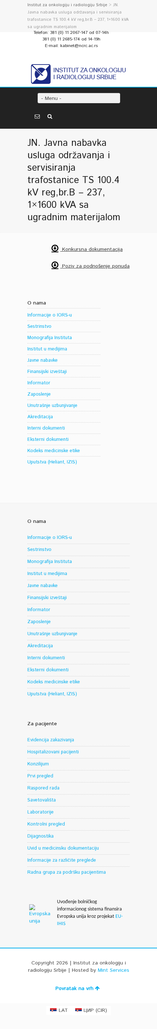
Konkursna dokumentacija (91, 249)
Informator (38, 383)
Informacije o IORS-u (49, 315)
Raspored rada (43, 788)
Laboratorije (40, 812)
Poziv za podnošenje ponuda (95, 266)
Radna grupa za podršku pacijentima (66, 872)
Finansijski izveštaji (47, 371)
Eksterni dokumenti (48, 439)
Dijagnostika (40, 836)
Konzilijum (38, 764)
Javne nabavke (42, 360)
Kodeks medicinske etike (53, 450)
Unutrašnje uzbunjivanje (52, 405)
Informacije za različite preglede (61, 860)
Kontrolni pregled (46, 824)
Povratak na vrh (74, 988)
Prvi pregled (40, 776)
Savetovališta (41, 800)
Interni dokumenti (46, 428)
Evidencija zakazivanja (50, 740)
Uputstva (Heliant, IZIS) (52, 462)
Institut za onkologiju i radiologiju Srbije (67, 5)
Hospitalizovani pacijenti (53, 752)
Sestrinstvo (39, 326)
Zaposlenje (39, 394)
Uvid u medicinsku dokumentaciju (63, 848)
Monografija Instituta (49, 337)
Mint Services (113, 970)
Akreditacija (40, 416)
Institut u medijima (47, 349)
